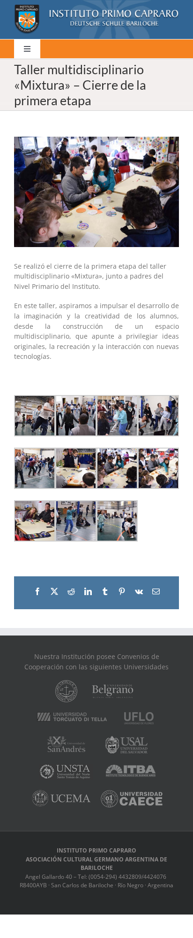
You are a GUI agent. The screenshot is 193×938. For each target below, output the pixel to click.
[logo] (96, 7)
